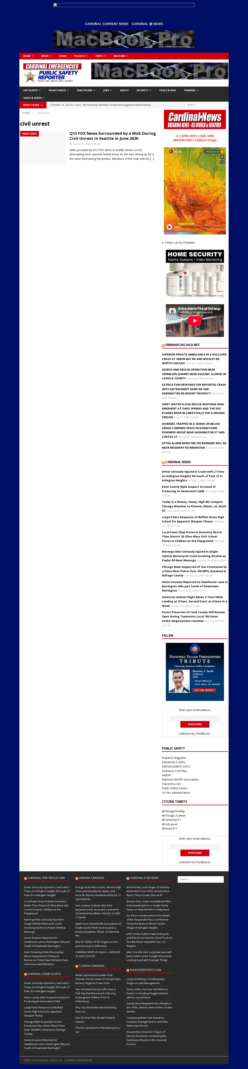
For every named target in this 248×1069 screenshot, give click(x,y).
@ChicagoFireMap (173, 811)
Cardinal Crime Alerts (44, 974)
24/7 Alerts (30, 90)
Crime (62, 56)
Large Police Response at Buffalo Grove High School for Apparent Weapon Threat (43, 1011)
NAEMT (167, 775)
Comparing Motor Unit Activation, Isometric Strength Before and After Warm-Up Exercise (147, 1022)
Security (142, 90)
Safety (124, 90)
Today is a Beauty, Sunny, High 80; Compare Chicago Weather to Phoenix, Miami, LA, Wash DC (194, 506)
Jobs (106, 90)
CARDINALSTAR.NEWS (144, 878)
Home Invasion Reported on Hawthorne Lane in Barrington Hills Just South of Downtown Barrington (195, 586)
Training (189, 90)
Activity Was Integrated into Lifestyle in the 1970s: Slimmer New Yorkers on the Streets (149, 1007)
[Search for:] (204, 104)
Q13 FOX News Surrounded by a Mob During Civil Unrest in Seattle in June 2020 (113, 136)
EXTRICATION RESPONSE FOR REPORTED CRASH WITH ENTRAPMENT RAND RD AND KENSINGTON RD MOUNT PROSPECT (194, 389)
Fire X (99, 56)
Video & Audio (32, 98)
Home (26, 56)
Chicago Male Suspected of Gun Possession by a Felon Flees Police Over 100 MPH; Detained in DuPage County (194, 571)
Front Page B (57, 90)
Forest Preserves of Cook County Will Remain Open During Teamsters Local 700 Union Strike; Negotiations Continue (193, 616)
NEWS (44, 56)
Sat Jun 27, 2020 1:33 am (87, 144)
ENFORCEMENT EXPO (176, 766)
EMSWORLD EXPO (173, 762)
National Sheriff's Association (180, 779)
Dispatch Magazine (174, 758)
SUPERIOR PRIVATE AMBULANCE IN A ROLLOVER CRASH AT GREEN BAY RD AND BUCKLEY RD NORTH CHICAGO (194, 359)
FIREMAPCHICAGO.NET (182, 345)
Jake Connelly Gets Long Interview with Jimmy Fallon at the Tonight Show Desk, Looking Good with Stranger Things (149, 956)
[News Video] (43, 148)
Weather (119, 56)
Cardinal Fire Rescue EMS (46, 878)
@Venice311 (169, 828)
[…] (152, 159)
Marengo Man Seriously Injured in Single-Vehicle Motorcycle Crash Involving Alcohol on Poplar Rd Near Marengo (194, 556)
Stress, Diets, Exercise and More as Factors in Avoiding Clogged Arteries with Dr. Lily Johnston (147, 993)
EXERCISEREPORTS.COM (145, 970)
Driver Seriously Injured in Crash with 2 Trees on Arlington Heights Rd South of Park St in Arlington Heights (193, 476)
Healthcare (84, 90)
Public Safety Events (174, 788)
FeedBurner (203, 733)
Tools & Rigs (167, 90)
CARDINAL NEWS (178, 462)
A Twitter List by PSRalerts (178, 242)
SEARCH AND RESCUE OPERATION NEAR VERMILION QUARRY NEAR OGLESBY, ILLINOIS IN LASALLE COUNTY (194, 374)
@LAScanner (170, 824)
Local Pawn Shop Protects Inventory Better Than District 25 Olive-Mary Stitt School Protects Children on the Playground (192, 536)
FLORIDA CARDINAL (92, 966)
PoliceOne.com (171, 784)
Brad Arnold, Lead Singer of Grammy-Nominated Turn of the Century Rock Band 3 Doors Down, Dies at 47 (148, 891)
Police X (79, 56)
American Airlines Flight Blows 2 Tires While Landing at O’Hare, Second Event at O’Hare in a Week (194, 601)
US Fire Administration (176, 792)
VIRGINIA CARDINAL (92, 878)
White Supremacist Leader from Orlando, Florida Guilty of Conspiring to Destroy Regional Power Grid (98, 979)
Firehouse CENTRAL (174, 771)
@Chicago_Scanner (174, 815)
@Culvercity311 (171, 820)
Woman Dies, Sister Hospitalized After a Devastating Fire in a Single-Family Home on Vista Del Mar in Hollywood (149, 905)
